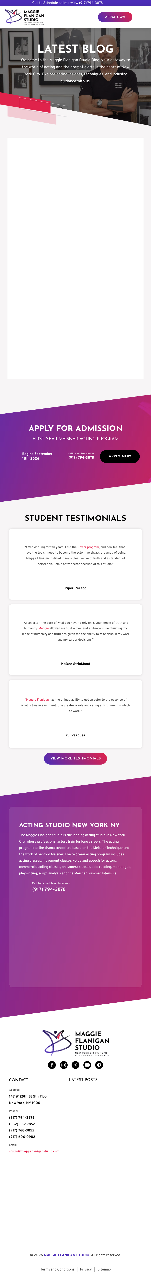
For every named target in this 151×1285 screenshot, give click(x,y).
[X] (75, 1065)
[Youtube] (87, 1065)
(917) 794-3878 (91, 3)
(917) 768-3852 (21, 1130)
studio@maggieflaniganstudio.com (34, 1151)
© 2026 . (75, 1255)
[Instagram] (64, 1065)
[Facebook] (52, 1065)
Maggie (44, 628)
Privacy (86, 1269)
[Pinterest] (99, 1065)
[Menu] (140, 17)
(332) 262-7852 (22, 1124)
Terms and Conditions (57, 1269)
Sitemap (104, 1269)
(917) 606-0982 (22, 1137)
